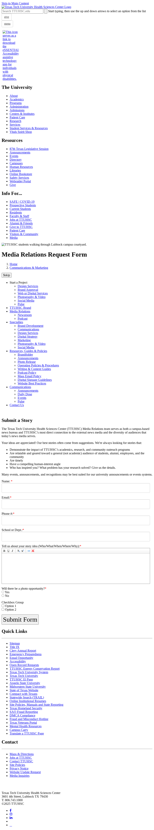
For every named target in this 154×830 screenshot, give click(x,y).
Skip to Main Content (15, 3)
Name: (7, 481)
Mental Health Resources (26, 726)
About (14, 95)
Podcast (22, 318)
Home (13, 264)
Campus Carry (19, 730)
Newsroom (25, 315)
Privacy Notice (19, 768)
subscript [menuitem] (19, 551)
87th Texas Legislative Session (29, 149)
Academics (17, 99)
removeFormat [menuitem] (33, 551)
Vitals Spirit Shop (21, 131)
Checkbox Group (13, 602)
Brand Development (30, 325)
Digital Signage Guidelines (35, 379)
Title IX (14, 647)
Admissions (17, 110)
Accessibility (18, 661)
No (7, 595)
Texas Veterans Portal (23, 722)
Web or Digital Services (33, 293)
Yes (7, 592)
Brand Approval (28, 289)
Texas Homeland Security (26, 708)
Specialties (16, 322)
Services (15, 124)
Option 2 (10, 609)
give (6, 16)
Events (14, 156)
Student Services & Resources (29, 128)
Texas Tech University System (29, 672)
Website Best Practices (32, 383)
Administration (19, 106)
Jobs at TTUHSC (21, 219)
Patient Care (17, 117)
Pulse (21, 304)
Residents (16, 212)
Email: (6, 497)
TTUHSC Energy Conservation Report (35, 668)
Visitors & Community (24, 234)
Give (13, 185)
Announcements (20, 152)
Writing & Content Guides (34, 369)
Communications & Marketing (29, 267)
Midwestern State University (28, 686)
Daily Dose (25, 394)
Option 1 (10, 606)
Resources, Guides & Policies (28, 351)
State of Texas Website (24, 690)
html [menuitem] (29, 551)
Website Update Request (25, 772)
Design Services (28, 286)
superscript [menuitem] (23, 551)
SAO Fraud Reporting (24, 712)
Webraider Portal (20, 181)
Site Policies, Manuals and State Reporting (36, 704)
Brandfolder (25, 354)
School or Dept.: (13, 530)
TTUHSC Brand (20, 307)
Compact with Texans (23, 694)
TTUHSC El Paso (21, 679)
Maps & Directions (22, 754)
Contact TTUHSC (21, 761)
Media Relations (20, 311)
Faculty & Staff (19, 216)
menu (7, 23)
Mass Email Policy (29, 376)
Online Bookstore (21, 174)
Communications (28, 329)
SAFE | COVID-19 (22, 201)
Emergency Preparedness (26, 654)
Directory (16, 159)
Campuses (16, 163)
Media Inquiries (19, 775)
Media (14, 237)
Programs (16, 103)
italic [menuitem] (12, 551)
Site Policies (17, 765)
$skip (6, 275)
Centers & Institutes (22, 113)
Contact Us (17, 405)
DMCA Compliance (22, 715)
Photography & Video (32, 297)
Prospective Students (23, 205)
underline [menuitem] (8, 551)
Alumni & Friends (21, 223)
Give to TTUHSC (21, 227)
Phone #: (8, 513)
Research (15, 121)
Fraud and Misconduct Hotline (29, 719)
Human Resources (21, 167)
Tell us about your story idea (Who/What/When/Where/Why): (41, 546)
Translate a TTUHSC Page (27, 733)
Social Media (26, 300)
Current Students (20, 209)
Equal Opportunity (21, 657)
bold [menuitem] (4, 551)
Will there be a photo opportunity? (24, 588)
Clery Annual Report (23, 650)
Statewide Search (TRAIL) (27, 697)
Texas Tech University (24, 675)
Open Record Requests (24, 665)
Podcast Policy (27, 372)
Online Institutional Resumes (28, 701)
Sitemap (15, 643)
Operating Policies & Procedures (38, 365)
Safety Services (19, 177)
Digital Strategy (27, 336)
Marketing (24, 340)
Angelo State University (25, 683)
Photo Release (27, 361)
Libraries (15, 170)
